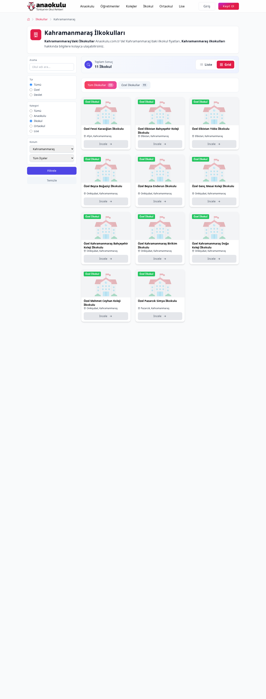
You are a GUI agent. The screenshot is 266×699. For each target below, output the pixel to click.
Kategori (34, 105)
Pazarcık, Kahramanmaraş (155, 308)
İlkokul (148, 6)
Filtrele (51, 171)
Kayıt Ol (228, 6)
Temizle (52, 180)
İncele (103, 144)
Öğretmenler (110, 6)
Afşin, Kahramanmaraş (99, 136)
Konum (33, 142)
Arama (33, 60)
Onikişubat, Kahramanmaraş (102, 193)
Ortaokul (166, 6)
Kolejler (131, 6)
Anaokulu (87, 6)
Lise (182, 6)
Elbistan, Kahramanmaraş (155, 136)
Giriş (206, 6)
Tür (31, 79)
